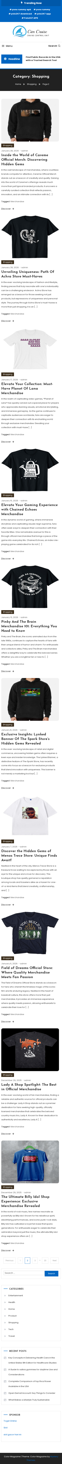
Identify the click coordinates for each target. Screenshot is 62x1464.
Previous (10, 1260)
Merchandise (17, 201)
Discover (6, 208)
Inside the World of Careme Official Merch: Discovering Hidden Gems (24, 159)
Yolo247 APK (31, 17)
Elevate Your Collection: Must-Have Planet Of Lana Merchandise (27, 388)
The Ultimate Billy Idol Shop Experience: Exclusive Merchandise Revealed (25, 1201)
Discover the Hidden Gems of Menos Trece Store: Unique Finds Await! (29, 855)
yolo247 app (44, 13)
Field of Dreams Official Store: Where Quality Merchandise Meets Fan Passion (27, 972)
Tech (11, 1329)
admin (24, 150)
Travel (11, 1336)
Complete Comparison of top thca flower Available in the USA (29, 1384)
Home (11, 1309)
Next (55, 1260)
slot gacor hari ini (12, 1434)
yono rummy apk (21, 9)
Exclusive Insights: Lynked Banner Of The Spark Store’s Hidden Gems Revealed (25, 739)
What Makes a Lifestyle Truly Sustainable (29, 1399)
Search (52, 45)
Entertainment (15, 1295)
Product (12, 1315)
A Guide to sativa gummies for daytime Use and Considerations (33, 1372)
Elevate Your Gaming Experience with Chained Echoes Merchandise (29, 509)
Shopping (7, 145)
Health (11, 1302)
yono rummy (43, 9)
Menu (9, 46)
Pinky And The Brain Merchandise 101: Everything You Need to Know (29, 626)
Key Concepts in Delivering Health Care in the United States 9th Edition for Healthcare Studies (32, 1360)
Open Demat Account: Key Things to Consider (31, 1393)
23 (45, 1260)
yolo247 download (21, 13)
